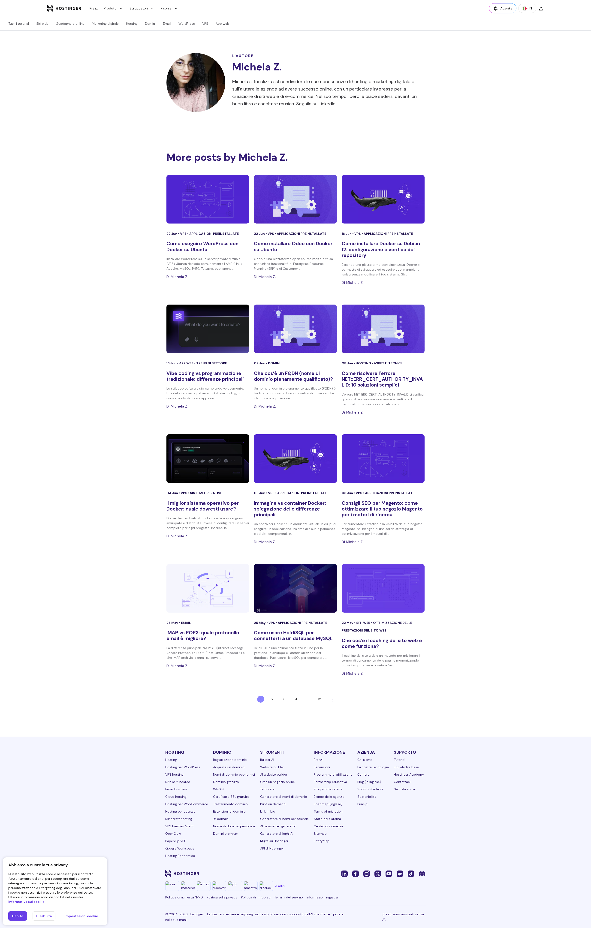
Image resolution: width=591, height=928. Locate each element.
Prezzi (94, 8)
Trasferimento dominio (230, 804)
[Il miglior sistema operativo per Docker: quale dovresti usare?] (207, 458)
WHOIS (218, 789)
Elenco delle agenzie (329, 797)
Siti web (42, 23)
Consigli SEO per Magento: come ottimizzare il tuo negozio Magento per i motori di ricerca (382, 509)
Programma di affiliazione (333, 774)
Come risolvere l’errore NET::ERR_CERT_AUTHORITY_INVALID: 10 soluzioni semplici (382, 379)
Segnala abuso (405, 789)
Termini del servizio (288, 897)
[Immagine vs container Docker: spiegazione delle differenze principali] (295, 458)
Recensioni (322, 767)
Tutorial (399, 760)
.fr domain (221, 819)
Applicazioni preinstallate (214, 234)
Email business (176, 789)
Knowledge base (406, 767)
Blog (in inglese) (369, 782)
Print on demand (273, 804)
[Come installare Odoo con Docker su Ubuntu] (295, 199)
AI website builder (273, 774)
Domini (150, 23)
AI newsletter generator (278, 826)
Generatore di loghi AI (276, 833)
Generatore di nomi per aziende (284, 819)
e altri (280, 886)
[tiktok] (411, 873)
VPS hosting (174, 774)
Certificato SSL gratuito (231, 797)
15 (319, 699)
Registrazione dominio (230, 760)
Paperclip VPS (175, 841)
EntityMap (321, 841)
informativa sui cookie (26, 902)
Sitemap (320, 833)
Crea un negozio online (277, 782)
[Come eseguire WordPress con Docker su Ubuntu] (207, 199)
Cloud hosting (176, 797)
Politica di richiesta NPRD (184, 897)
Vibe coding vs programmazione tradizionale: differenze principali (205, 376)
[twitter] (377, 873)
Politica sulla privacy (222, 897)
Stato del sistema (327, 819)
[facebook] (355, 873)
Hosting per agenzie (180, 811)
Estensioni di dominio (229, 811)
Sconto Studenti (370, 789)
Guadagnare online (70, 23)
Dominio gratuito (226, 782)
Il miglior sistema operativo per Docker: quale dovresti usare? (202, 506)
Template (267, 789)
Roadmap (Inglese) (328, 804)
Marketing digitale (105, 23)
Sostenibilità (366, 797)
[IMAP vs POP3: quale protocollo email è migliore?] (207, 588)
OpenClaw (173, 833)
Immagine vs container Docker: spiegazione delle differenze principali (290, 509)
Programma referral (328, 789)
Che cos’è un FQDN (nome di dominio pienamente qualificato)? (293, 376)
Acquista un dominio (228, 767)
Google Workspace (179, 848)
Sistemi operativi (205, 493)
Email (167, 23)
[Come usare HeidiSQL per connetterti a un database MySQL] (295, 588)
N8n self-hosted (177, 782)
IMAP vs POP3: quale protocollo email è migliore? (202, 635)
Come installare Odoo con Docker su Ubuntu (293, 246)
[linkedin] (344, 873)
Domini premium (225, 833)
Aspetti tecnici (388, 363)
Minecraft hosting (178, 819)
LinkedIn (327, 104)
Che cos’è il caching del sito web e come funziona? (382, 643)
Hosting (132, 23)
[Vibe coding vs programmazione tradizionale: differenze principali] (207, 329)
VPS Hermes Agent (179, 826)
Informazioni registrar (323, 897)
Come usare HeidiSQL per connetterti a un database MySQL (293, 635)
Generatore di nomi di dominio (283, 797)
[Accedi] (541, 8)
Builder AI (267, 760)
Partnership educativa (330, 782)
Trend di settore (211, 363)
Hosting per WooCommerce (186, 804)
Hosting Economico (180, 856)
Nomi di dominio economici (234, 774)
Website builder (272, 767)
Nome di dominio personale (234, 826)
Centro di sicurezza (328, 826)
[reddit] (400, 873)
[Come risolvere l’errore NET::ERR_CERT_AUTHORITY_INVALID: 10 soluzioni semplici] (383, 329)
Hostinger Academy (409, 774)
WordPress (186, 23)
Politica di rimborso (256, 897)
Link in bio (267, 811)
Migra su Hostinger (274, 841)
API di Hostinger (272, 848)
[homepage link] (64, 8)
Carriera (363, 774)
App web (222, 23)
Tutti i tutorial (18, 23)
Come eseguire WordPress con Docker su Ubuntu (202, 246)
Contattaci (402, 782)
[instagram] (366, 873)
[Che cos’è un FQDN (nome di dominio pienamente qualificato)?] (295, 329)
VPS (205, 23)
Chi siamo (364, 760)
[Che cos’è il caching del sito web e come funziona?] (383, 588)
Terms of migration (328, 811)
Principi (362, 804)
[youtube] (388, 873)
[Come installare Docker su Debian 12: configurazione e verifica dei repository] (383, 199)
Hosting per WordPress (182, 767)
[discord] (422, 873)
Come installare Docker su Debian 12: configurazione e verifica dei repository (381, 249)
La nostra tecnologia (373, 767)
